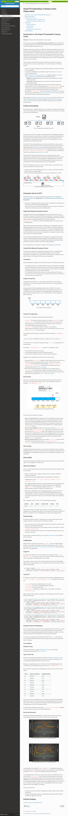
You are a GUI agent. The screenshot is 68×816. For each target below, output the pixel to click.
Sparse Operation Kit (6, 19)
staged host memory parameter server (38, 75)
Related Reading (28, 30)
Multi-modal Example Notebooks (8, 25)
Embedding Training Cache (7, 15)
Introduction (4, 11)
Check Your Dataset (31, 24)
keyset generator (52, 535)
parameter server (42, 152)
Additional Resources (6, 29)
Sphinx (29, 813)
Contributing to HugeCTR (7, 33)
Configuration (30, 27)
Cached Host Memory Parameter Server (36, 21)
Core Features (4, 13)
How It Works (50, 373)
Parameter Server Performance (34, 29)
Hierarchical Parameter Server (8, 18)
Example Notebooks (6, 23)
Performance (4, 21)
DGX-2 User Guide (41, 651)
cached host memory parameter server (54, 198)
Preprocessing (30, 26)
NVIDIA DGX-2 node (44, 649)
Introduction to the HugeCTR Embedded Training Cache (38, 14)
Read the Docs (47, 813)
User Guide (27, 22)
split (59, 139)
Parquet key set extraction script (47, 92)
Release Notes (4, 31)
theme (36, 813)
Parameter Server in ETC (30, 18)
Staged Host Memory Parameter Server (36, 19)
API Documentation (6, 27)
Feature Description (29, 16)
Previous (27, 806)
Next (61, 806)
